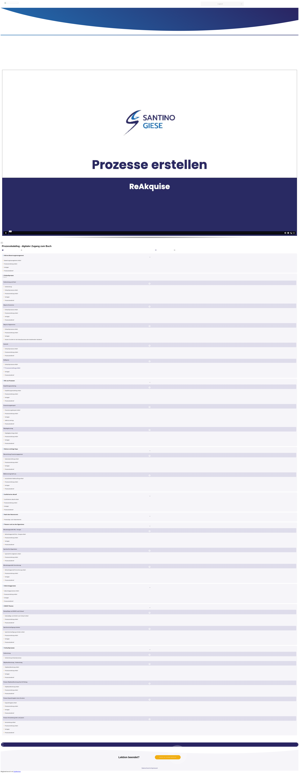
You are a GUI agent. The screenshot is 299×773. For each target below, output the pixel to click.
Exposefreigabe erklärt (11, 703)
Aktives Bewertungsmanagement (14, 255)
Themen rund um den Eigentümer (14, 524)
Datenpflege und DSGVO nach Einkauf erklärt (16, 616)
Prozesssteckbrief (8, 270)
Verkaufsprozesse (9, 648)
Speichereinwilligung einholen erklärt (15, 632)
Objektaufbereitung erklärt (12, 667)
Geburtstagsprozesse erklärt (11, 591)
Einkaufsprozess (9, 275)
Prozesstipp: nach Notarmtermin (12, 519)
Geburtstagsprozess (10, 586)
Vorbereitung (8, 286)
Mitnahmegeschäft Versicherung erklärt (15, 570)
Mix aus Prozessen (9, 380)
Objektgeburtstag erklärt (11, 433)
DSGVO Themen (8, 606)
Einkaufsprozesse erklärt (11, 290)
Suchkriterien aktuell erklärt (11, 499)
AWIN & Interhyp (9, 420)
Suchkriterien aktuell (10, 494)
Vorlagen (6, 267)
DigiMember (17, 771)
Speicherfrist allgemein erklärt (13, 554)
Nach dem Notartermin (11, 514)
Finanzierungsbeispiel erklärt (12, 410)
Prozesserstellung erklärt (10, 264)
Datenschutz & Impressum (150, 768)
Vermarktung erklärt (10, 722)
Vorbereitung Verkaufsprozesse (13, 658)
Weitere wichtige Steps (11, 449)
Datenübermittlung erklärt (12, 459)
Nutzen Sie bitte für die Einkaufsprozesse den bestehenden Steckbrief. (23, 339)
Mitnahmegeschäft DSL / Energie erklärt (15, 534)
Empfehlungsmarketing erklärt (13, 390)
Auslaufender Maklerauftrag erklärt (14, 478)
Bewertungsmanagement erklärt (12, 260)
